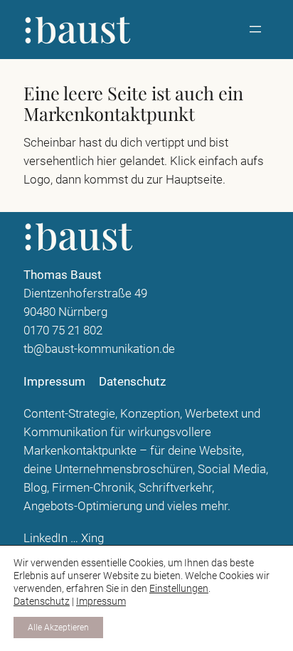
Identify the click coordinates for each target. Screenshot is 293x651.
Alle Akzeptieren (58, 628)
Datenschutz (42, 601)
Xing (92, 538)
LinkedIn (45, 538)
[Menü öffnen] (255, 29)
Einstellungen (178, 588)
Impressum (101, 601)
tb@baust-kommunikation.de (99, 349)
